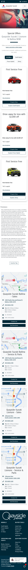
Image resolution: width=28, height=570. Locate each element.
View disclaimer (6, 98)
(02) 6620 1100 (9, 420)
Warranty (3, 549)
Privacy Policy (19, 551)
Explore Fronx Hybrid (14, 153)
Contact (17, 546)
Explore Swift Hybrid (14, 105)
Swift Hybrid (4, 526)
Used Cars (18, 526)
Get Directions (14, 325)
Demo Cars (18, 528)
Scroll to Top (14, 263)
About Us (17, 542)
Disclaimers (4, 207)
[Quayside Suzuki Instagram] (4, 1)
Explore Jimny (14, 197)
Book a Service (5, 544)
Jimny (2, 530)
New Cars (18, 530)
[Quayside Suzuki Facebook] (2, 1)
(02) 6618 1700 (9, 305)
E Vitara (3, 531)
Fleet (16, 544)
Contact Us (14, 321)
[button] (25, 6)
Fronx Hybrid (4, 528)
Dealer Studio (10, 566)
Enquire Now (14, 102)
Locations (24, 1)
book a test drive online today (14, 47)
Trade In (17, 531)
